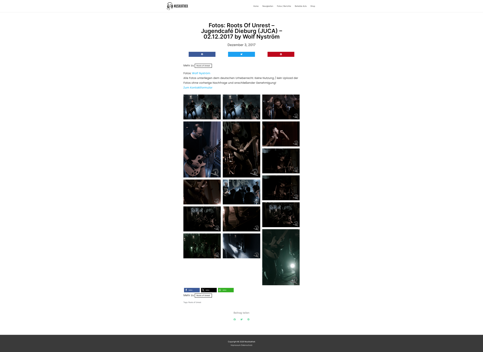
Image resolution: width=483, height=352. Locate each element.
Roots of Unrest (203, 65)
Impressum (236, 345)
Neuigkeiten (267, 6)
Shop (312, 6)
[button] (202, 54)
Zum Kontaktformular (197, 87)
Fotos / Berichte (284, 6)
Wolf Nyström (201, 73)
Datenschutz (246, 345)
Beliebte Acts (301, 6)
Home (256, 6)
